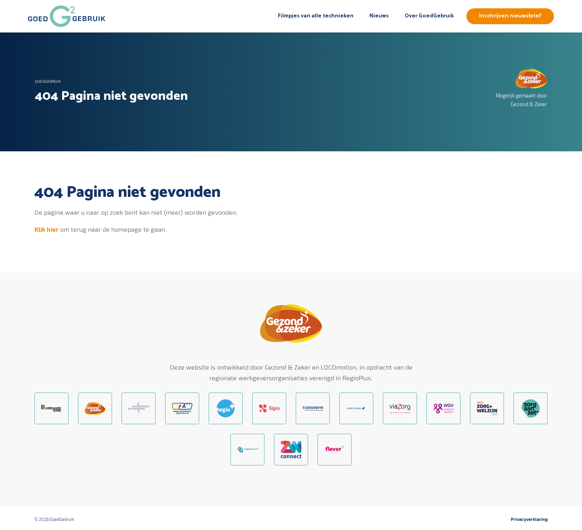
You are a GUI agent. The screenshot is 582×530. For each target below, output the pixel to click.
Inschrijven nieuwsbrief (510, 16)
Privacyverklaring (529, 519)
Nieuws (379, 16)
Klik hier (46, 229)
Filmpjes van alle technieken (316, 16)
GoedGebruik (48, 81)
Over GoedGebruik (429, 16)
